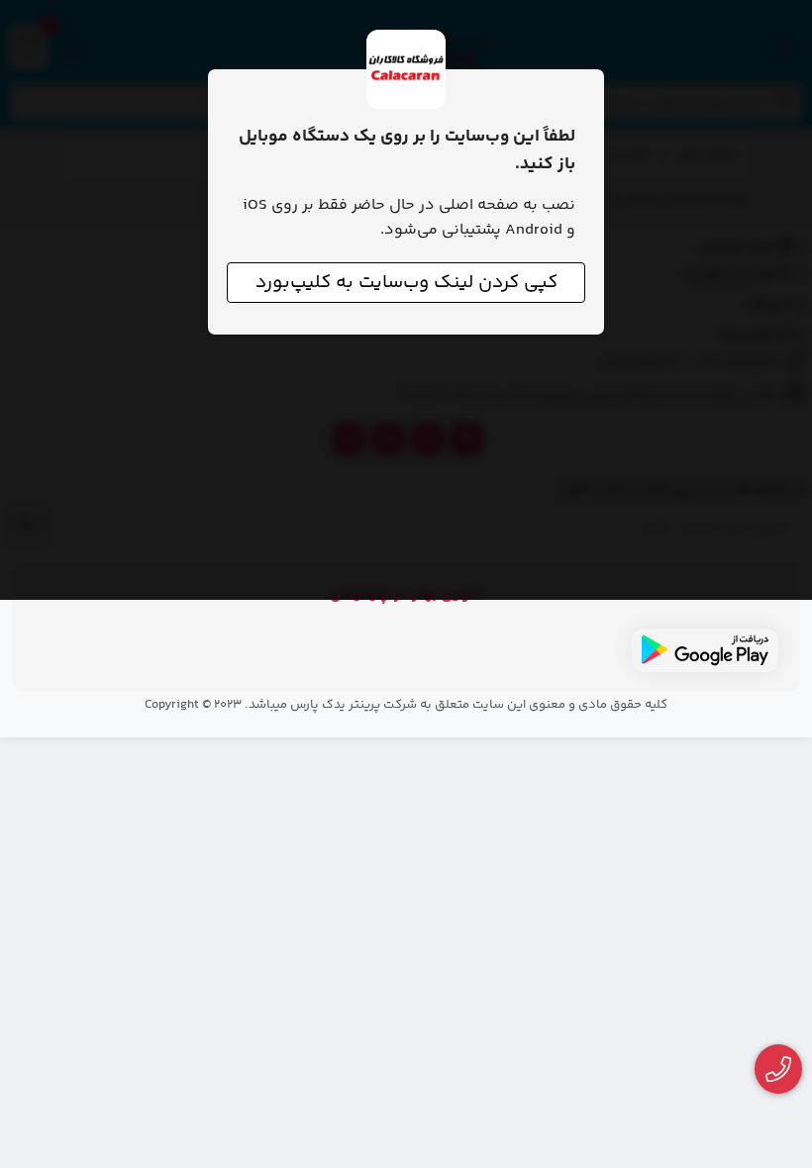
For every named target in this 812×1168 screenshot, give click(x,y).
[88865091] (779, 1069)
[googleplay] (705, 650)
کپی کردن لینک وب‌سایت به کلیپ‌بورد (406, 282)
